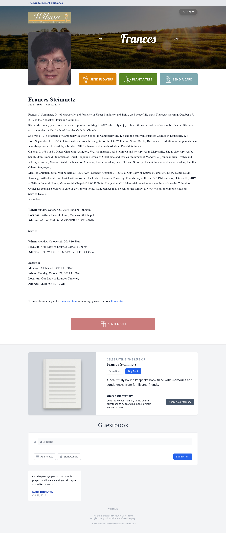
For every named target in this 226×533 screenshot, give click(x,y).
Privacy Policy (103, 518)
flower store (118, 301)
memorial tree (68, 301)
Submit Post (182, 456)
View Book (115, 371)
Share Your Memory (180, 401)
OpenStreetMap (116, 523)
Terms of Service (122, 518)
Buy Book (133, 371)
